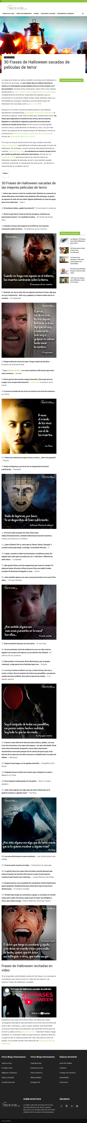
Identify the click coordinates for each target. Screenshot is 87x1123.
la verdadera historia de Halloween (39, 113)
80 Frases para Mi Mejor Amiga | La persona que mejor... (77, 271)
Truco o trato (34, 104)
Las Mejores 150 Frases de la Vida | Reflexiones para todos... (77, 241)
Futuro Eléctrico (36, 1073)
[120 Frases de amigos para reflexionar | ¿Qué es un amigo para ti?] (64, 280)
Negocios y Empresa (9, 1073)
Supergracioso (36, 1063)
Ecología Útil (35, 1082)
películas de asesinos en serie (22, 136)
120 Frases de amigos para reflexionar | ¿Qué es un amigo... (77, 280)
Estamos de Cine (37, 1068)
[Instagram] (66, 1106)
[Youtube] (77, 1106)
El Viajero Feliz (7, 1068)
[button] (82, 14)
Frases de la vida (8, 13)
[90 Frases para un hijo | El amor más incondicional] (64, 250)
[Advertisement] (72, 156)
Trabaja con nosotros (68, 1073)
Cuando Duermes (8, 1082)
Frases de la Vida (8, 157)
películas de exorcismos (40, 133)
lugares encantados (9, 145)
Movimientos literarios (65, 13)
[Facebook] (61, 1106)
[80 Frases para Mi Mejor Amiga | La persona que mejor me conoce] (64, 271)
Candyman (35, 382)
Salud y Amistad (8, 1077)
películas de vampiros (21, 133)
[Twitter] (72, 1106)
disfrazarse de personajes (45, 92)
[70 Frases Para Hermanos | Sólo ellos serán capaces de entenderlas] (64, 259)
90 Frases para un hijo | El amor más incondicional (77, 250)
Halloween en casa (16, 151)
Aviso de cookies (66, 1063)
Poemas (36, 13)
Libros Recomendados (24, 13)
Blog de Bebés (36, 1077)
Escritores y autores (48, 13)
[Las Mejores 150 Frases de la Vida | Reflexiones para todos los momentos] (64, 241)
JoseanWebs (64, 1077)
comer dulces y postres (23, 92)
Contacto (63, 1068)
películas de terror (14, 370)
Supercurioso (7, 1063)
